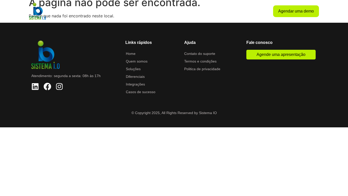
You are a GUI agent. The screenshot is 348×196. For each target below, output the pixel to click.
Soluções (156, 11)
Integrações (207, 11)
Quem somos (130, 11)
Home (107, 11)
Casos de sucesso (239, 11)
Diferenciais (180, 11)
